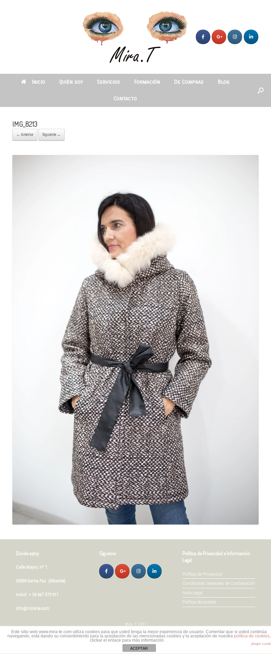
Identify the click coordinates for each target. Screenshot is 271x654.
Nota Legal (192, 592)
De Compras (189, 82)
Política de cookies (199, 602)
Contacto (125, 98)
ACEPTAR (139, 648)
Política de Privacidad (202, 574)
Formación (147, 82)
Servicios (108, 82)
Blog (223, 82)
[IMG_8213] (135, 523)
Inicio (38, 82)
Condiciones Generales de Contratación (218, 583)
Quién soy (71, 82)
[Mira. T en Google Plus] (219, 37)
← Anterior (25, 134)
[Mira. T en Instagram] (235, 37)
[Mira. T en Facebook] (203, 37)
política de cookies (252, 636)
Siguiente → (51, 134)
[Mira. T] (135, 37)
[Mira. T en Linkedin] (251, 37)
